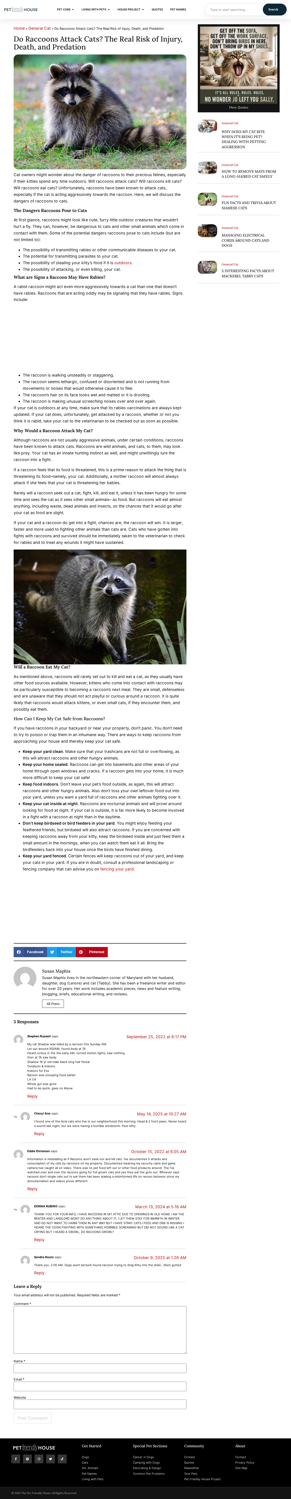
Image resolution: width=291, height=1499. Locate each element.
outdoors (123, 262)
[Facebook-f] (15, 1459)
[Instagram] (39, 1459)
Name (19, 1361)
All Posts (53, 1004)
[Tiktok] (62, 1459)
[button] (30, 952)
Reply (32, 1096)
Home (19, 28)
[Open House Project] (143, 9)
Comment (22, 1303)
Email (19, 1379)
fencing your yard (117, 869)
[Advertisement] (100, 338)
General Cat (39, 28)
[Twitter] (50, 1459)
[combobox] (234, 9)
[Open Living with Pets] (109, 9)
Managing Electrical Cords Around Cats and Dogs (245, 240)
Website (20, 1397)
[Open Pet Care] (73, 9)
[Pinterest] (27, 1459)
